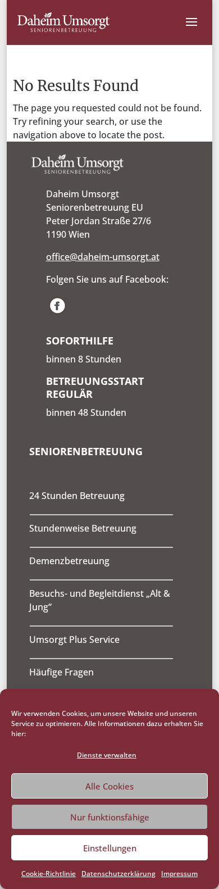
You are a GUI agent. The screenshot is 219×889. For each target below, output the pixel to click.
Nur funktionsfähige (109, 817)
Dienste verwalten (106, 755)
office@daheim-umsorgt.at (102, 257)
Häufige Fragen (61, 672)
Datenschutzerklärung (118, 873)
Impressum (179, 873)
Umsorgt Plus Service (74, 639)
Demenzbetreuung (69, 561)
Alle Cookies (109, 786)
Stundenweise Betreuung (82, 528)
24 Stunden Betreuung (77, 495)
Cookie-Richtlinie (48, 873)
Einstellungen (109, 848)
